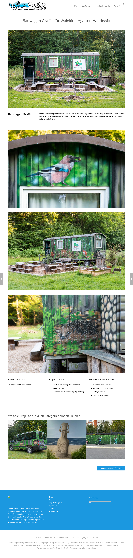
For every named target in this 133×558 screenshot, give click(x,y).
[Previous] (3, 439)
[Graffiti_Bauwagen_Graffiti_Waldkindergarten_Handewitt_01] (66, 69)
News (51, 500)
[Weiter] (129, 439)
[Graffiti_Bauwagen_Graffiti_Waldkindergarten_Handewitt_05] (66, 334)
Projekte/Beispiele (55, 503)
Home (51, 497)
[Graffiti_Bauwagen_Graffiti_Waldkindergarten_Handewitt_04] (66, 169)
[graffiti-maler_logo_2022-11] (27, 6)
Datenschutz (53, 512)
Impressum (53, 506)
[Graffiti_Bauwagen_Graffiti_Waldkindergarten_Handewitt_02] (66, 251)
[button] (92, 6)
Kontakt (51, 509)
